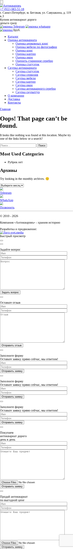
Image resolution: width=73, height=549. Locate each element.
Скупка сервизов (27, 74)
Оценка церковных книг (32, 43)
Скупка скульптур (28, 92)
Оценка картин (26, 54)
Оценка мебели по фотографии (36, 47)
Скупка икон (24, 85)
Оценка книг (24, 50)
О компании (16, 95)
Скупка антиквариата (22, 67)
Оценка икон (24, 57)
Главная (5, 109)
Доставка (14, 99)
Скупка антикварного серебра (36, 88)
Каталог (13, 36)
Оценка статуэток (27, 64)
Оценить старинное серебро (34, 61)
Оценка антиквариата (22, 40)
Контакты (14, 102)
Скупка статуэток (27, 71)
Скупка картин (26, 81)
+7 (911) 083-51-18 (12, 9)
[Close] (1, 240)
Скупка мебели (26, 78)
